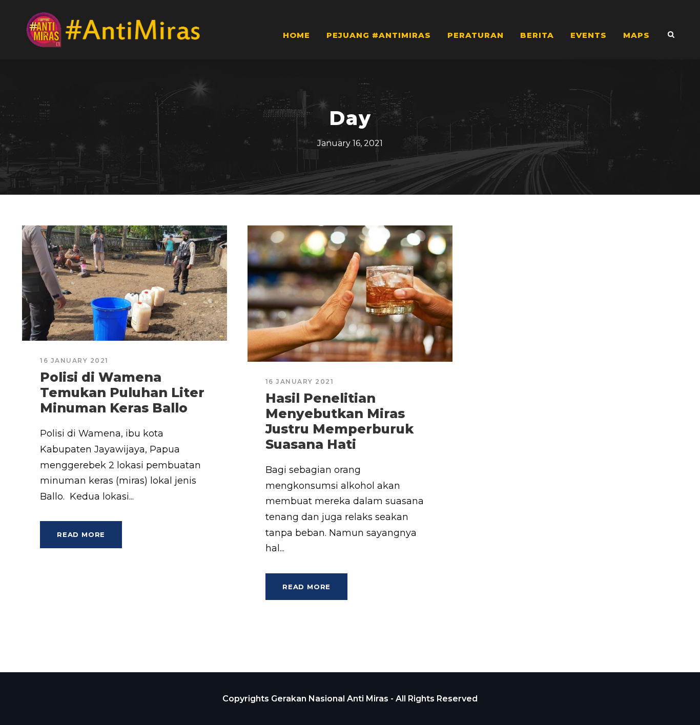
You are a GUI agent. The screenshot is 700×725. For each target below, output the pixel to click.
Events (588, 35)
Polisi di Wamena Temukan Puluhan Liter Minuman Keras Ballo (122, 392)
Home (296, 35)
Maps (636, 35)
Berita (537, 35)
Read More (81, 534)
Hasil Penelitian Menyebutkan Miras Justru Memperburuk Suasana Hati (339, 421)
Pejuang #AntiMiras (378, 35)
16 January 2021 (74, 360)
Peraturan (475, 35)
